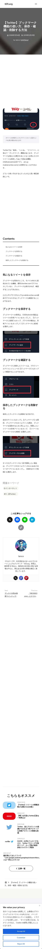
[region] (21, 926)
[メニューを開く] (36, 4)
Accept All (21, 931)
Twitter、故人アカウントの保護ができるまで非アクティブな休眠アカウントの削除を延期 (28, 830)
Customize (21, 938)
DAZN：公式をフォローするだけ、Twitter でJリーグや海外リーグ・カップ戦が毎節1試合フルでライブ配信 (28, 844)
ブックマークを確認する (14, 256)
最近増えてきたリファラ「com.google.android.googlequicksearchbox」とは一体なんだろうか (21, 857)
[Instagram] (21, 578)
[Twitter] (16, 578)
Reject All (21, 944)
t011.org (9, 4)
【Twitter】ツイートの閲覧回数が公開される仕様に (28, 806)
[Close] (39, 905)
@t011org (24, 40)
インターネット (11, 488)
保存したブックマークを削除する (17, 260)
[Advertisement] (21, 79)
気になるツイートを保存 (14, 247)
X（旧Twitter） (11, 494)
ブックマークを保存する (14, 251)
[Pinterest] (26, 578)
